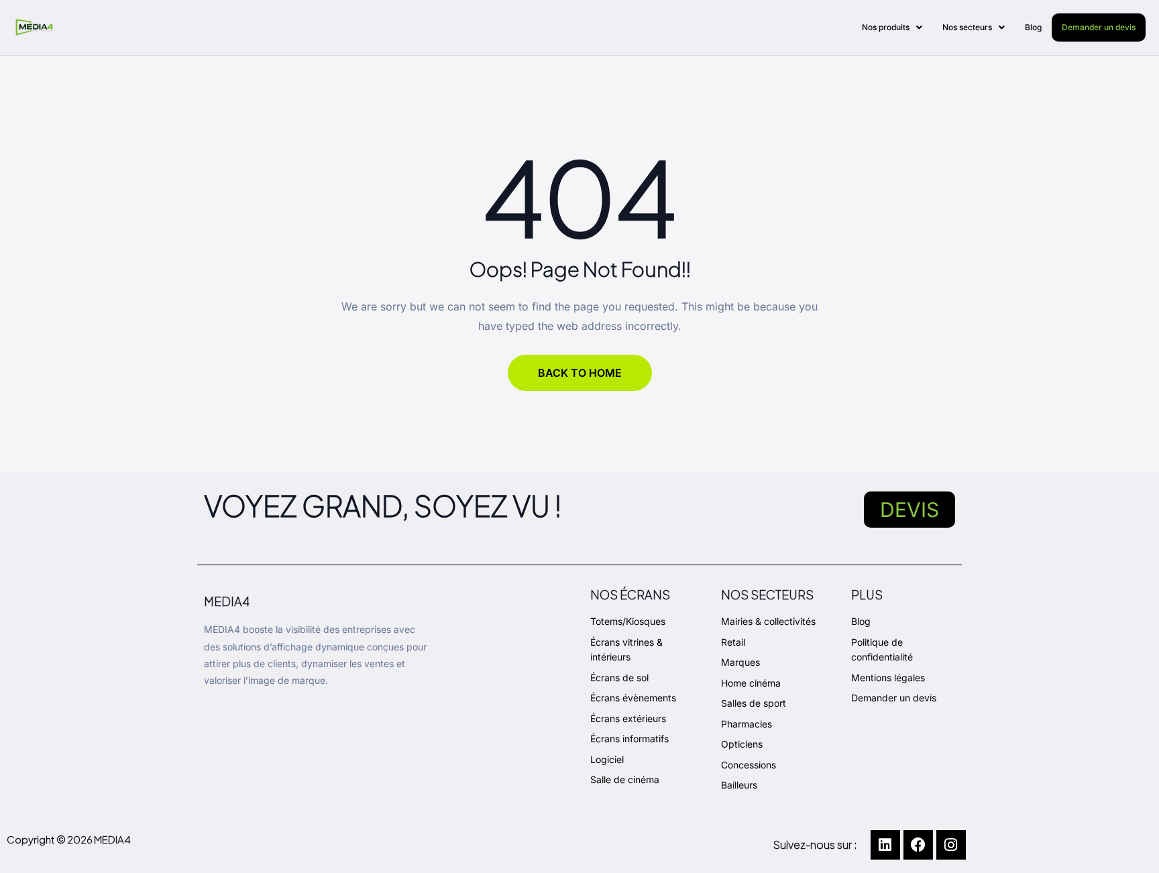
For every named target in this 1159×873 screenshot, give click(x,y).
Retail (733, 642)
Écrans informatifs (629, 738)
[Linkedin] (885, 845)
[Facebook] (918, 845)
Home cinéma (751, 683)
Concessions (748, 764)
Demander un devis (1099, 27)
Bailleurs (739, 785)
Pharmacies (746, 724)
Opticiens (742, 744)
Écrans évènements (633, 697)
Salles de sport (753, 703)
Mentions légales (888, 677)
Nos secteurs (967, 27)
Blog (1033, 27)
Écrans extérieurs (628, 718)
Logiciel (607, 759)
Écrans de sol (619, 677)
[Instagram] (951, 845)
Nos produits (885, 27)
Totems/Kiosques (627, 621)
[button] (892, 27)
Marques (740, 662)
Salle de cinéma (624, 779)
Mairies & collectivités (768, 621)
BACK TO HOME (580, 373)
